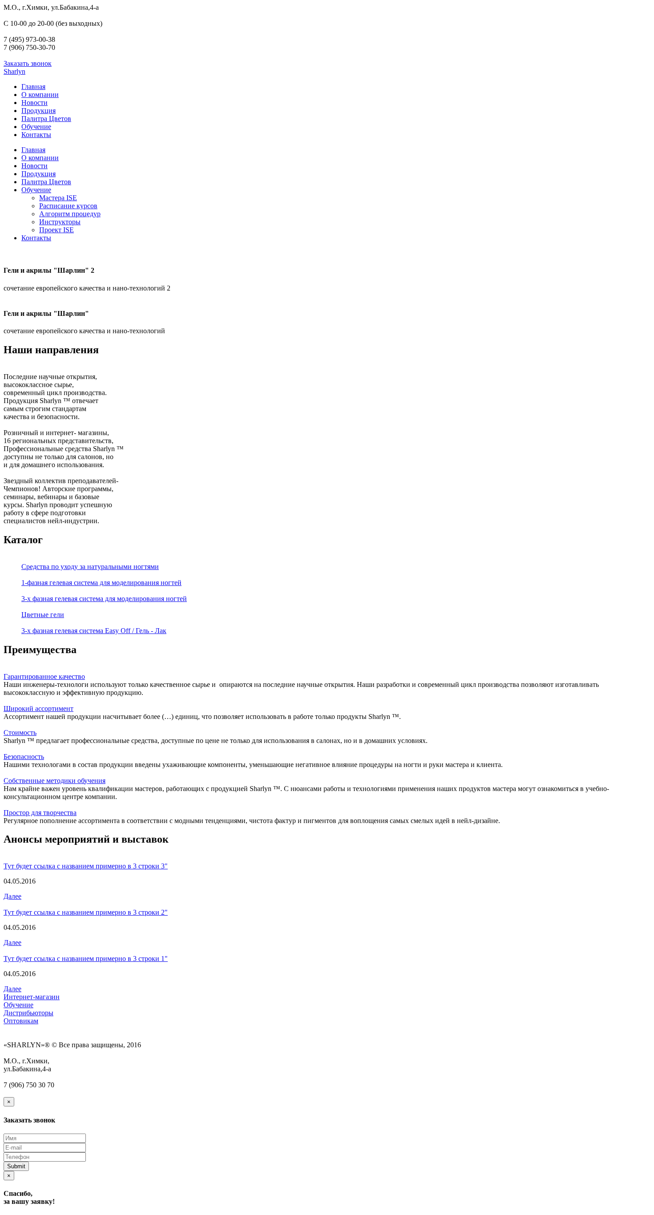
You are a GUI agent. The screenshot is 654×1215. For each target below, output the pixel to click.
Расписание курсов (68, 206)
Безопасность (24, 756)
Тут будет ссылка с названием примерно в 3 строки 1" (86, 958)
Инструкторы (60, 222)
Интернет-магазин (32, 997)
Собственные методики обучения (54, 780)
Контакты (36, 134)
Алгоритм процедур (70, 214)
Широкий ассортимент (38, 708)
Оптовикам (21, 1021)
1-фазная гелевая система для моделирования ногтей (101, 582)
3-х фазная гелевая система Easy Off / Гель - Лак (93, 630)
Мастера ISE (58, 198)
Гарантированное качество (44, 676)
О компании (40, 94)
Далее (12, 896)
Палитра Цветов (46, 118)
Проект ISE (56, 230)
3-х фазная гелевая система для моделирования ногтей (104, 598)
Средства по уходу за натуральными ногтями (90, 566)
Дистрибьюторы (28, 1013)
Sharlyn (14, 71)
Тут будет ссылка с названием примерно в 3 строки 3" (86, 866)
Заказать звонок (28, 63)
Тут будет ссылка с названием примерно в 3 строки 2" (86, 912)
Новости (34, 102)
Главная (33, 86)
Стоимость (20, 732)
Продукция (38, 110)
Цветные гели (42, 614)
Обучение (36, 126)
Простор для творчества (40, 812)
